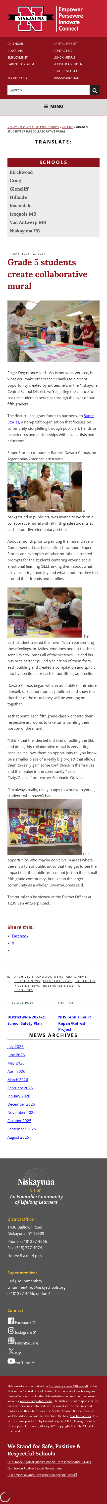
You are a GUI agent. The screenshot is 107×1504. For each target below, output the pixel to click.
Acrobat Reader (80, 1416)
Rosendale (21, 205)
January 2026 (18, 1095)
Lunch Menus (64, 57)
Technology (17, 78)
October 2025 (19, 1120)
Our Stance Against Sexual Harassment (34, 1468)
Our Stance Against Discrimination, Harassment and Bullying (49, 1462)
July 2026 (15, 1046)
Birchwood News (48, 976)
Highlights (85, 981)
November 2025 (21, 1112)
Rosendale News (58, 985)
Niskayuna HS (25, 231)
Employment (17, 57)
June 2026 (16, 1054)
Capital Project (66, 44)
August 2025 (18, 1137)
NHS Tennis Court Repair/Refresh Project (74, 1023)
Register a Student (69, 64)
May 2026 (16, 1063)
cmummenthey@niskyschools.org (36, 1287)
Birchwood (21, 172)
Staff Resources (67, 71)
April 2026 (16, 1071)
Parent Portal (18, 64)
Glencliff (19, 189)
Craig (15, 180)
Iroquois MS (23, 214)
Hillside (18, 197)
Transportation (66, 78)
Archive (21, 976)
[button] (95, 90)
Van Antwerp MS (28, 222)
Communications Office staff (68, 1386)
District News (27, 981)
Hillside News (27, 985)
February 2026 (20, 1087)
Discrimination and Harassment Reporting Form (40, 1475)
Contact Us (63, 51)
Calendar (15, 44)
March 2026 (17, 1079)
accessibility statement (36, 1401)
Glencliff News (57, 981)
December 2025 (21, 1104)
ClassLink (15, 51)
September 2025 (21, 1128)
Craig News (76, 976)
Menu (56, 106)
